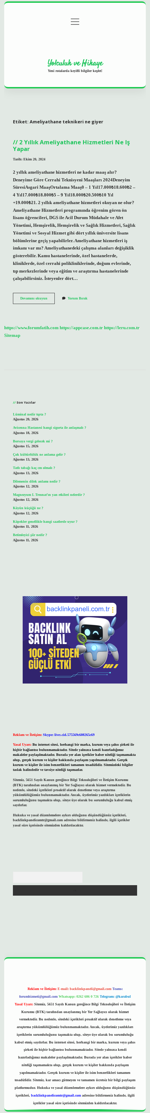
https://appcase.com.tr (81, 327)
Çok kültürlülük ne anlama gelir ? (39, 454)
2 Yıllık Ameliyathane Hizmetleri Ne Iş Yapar (71, 145)
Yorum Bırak (78, 298)
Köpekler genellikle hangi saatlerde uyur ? (45, 521)
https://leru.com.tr (122, 327)
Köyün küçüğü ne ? (28, 508)
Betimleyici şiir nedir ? (30, 535)
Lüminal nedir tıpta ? (29, 414)
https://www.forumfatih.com (31, 327)
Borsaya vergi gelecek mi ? (33, 441)
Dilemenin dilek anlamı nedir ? (36, 481)
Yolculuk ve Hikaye (75, 63)
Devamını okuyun (37, 300)
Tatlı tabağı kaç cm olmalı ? (34, 468)
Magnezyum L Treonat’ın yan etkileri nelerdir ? (49, 495)
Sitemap (12, 335)
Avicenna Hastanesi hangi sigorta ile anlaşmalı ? (49, 427)
